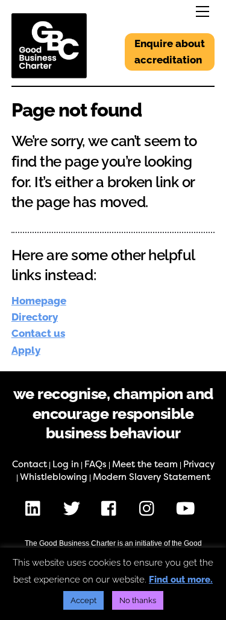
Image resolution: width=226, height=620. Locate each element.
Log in (65, 464)
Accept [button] (83, 600)
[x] (73, 508)
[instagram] (149, 508)
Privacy (199, 464)
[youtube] (187, 508)
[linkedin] (35, 508)
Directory (34, 317)
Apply (25, 350)
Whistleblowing (53, 476)
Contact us (38, 333)
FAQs (95, 464)
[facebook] (111, 508)
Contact (29, 464)
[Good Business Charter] (49, 73)
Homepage (38, 301)
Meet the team (145, 464)
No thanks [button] (137, 600)
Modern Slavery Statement (151, 476)
